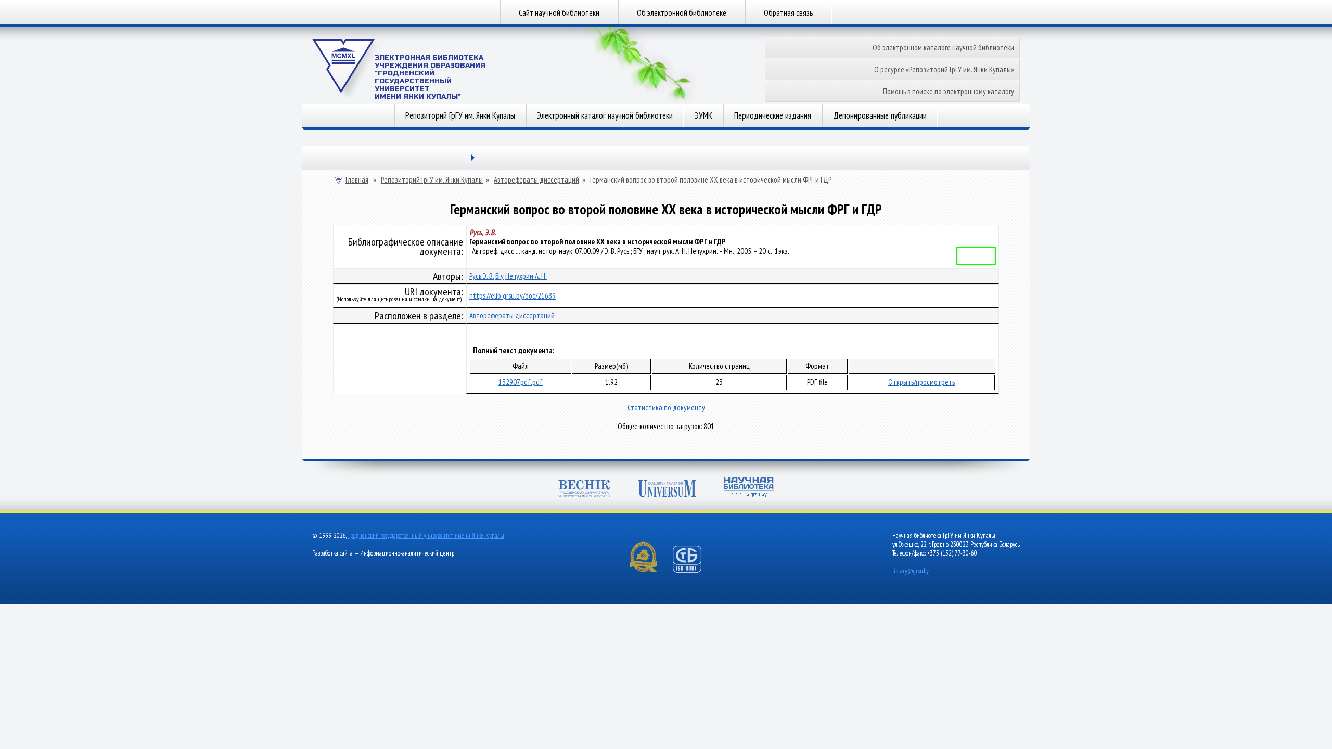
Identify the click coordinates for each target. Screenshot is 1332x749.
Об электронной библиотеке (681, 12)
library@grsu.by (910, 570)
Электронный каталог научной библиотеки (605, 115)
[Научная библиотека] (749, 488)
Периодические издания (772, 115)
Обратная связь (788, 12)
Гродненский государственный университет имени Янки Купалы (426, 535)
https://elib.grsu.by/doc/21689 (512, 296)
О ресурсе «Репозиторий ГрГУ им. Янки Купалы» (944, 69)
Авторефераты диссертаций (536, 180)
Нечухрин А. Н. (526, 276)
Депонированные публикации (880, 115)
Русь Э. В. (481, 276)
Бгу (499, 276)
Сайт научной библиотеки (559, 12)
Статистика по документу (666, 407)
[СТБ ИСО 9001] (693, 570)
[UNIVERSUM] (667, 489)
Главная (356, 180)
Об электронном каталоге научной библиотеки (943, 48)
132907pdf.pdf (520, 382)
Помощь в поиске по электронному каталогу (948, 91)
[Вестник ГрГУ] (584, 489)
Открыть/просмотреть (921, 382)
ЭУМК (703, 115)
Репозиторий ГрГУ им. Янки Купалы (460, 115)
